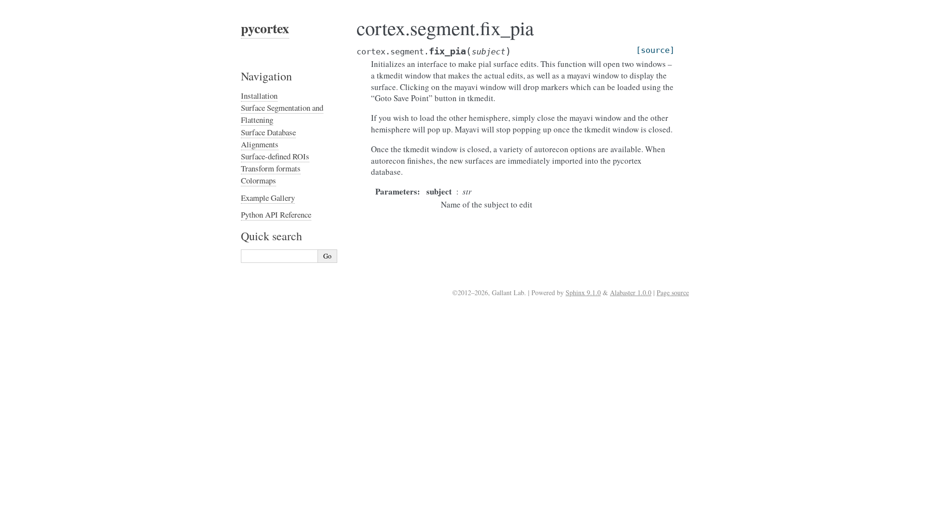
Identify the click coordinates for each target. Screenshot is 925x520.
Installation (259, 95)
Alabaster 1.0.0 (630, 292)
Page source (673, 292)
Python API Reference (276, 214)
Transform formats (271, 168)
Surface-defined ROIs (275, 156)
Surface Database (268, 132)
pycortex (265, 28)
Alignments (259, 144)
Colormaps (258, 180)
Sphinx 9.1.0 (583, 292)
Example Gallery (268, 197)
